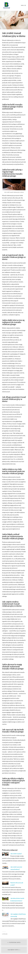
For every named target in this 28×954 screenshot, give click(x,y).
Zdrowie (5, 934)
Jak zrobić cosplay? (16, 853)
